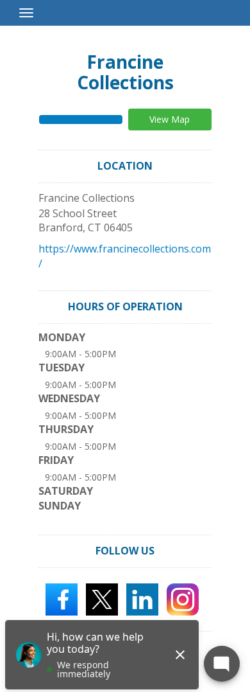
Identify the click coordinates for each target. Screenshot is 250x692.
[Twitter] (102, 598)
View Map (169, 119)
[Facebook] (62, 598)
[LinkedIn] (142, 598)
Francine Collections (125, 71)
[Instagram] (183, 598)
